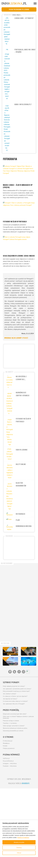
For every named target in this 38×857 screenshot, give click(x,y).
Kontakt (5, 746)
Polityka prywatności (23, 837)
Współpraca (6, 743)
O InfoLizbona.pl (7, 741)
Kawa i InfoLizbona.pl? (23, 104)
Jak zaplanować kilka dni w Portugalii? (14, 704)
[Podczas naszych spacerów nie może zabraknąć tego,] (10, 631)
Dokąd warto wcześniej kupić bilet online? (14, 714)
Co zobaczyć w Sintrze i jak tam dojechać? (15, 696)
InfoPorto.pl (6, 758)
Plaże (18, 520)
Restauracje (20, 514)
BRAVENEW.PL (26, 783)
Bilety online (21, 464)
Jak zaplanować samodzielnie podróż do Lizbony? (17, 689)
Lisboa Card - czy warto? (24, 18)
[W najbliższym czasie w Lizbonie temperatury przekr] (10, 612)
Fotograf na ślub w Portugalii (15, 221)
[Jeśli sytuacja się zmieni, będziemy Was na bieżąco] (10, 574)
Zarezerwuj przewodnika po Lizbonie (13, 730)
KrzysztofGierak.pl (8, 761)
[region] (19, 838)
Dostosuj (19, 847)
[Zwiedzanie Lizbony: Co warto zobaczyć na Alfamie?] (10, 651)
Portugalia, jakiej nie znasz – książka (24, 50)
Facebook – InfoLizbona (9, 766)
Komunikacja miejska (23, 526)
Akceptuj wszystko (19, 842)
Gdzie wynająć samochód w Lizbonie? (13, 725)
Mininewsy (13, 14)
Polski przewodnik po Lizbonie (19, 9)
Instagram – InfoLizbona (10, 763)
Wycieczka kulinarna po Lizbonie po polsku (15, 728)
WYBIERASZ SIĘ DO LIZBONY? (16, 338)
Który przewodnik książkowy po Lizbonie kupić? (16, 691)
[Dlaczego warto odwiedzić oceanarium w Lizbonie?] (28, 661)
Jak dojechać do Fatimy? (10, 699)
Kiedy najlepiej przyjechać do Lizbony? (14, 686)
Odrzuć (19, 853)
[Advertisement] (19, 356)
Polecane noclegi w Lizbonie (11, 720)
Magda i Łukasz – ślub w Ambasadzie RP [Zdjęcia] (18, 186)
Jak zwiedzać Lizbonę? (9, 693)
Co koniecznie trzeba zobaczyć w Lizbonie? (15, 701)
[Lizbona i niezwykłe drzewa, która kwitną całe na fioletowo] (10, 661)
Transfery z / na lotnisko (10, 723)
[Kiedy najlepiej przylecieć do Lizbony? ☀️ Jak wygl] (10, 593)
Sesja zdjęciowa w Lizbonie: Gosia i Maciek (19, 256)
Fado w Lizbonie (21, 449)
